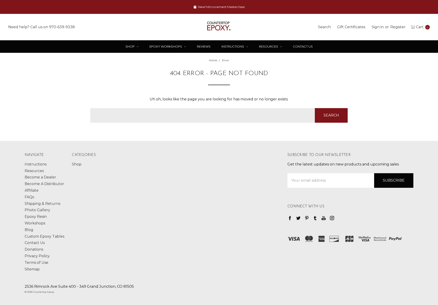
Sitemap (32, 269)
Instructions (233, 46)
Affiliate (32, 190)
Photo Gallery (37, 210)
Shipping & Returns (42, 203)
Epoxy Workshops (166, 46)
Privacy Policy (37, 256)
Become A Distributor (44, 184)
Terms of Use (36, 262)
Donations (34, 249)
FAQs (29, 197)
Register (398, 27)
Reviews (204, 46)
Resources (269, 46)
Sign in (378, 27)
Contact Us (303, 46)
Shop (130, 46)
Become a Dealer (40, 177)
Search (324, 27)
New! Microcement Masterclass (221, 7)
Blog (29, 230)
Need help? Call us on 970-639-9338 (41, 27)
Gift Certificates (351, 27)
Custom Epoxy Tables (44, 236)
